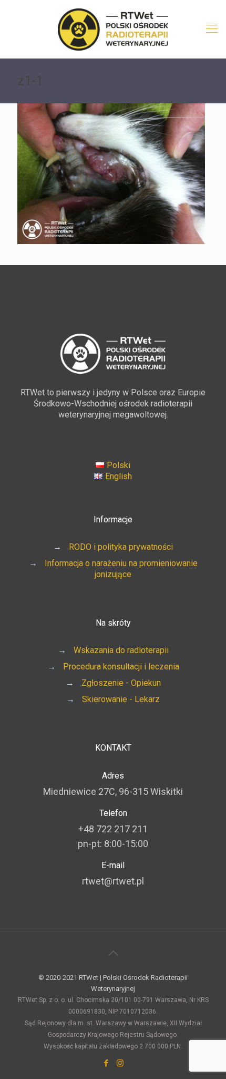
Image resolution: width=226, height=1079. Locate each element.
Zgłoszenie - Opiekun (121, 683)
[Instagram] (120, 1063)
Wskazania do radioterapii (121, 650)
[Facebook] (105, 1063)
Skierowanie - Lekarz (121, 699)
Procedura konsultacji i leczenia (121, 667)
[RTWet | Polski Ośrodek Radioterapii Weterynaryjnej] (113, 29)
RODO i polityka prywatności (121, 547)
